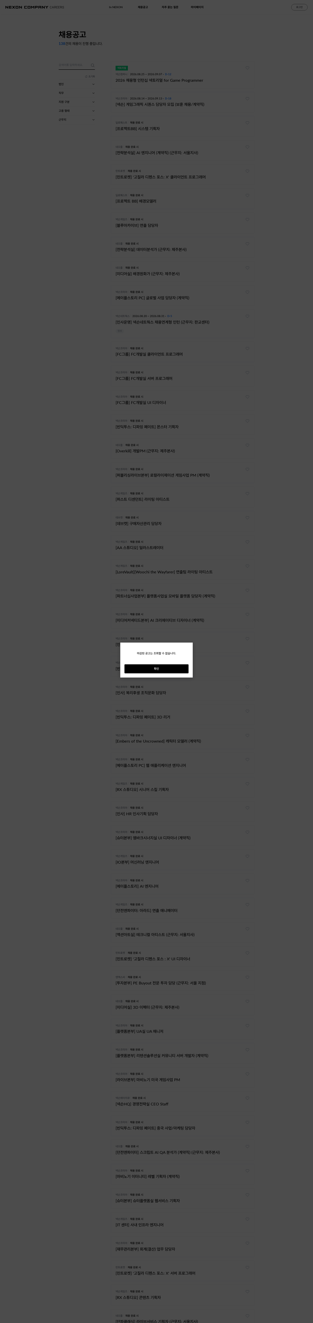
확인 (156, 668)
